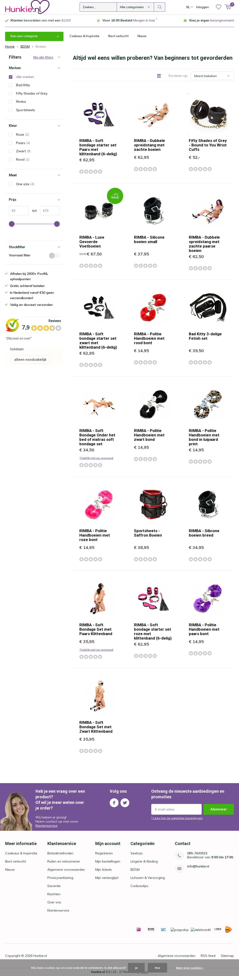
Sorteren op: (178, 76)
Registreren (104, 853)
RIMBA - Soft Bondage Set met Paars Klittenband (95, 629)
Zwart (23, 151)
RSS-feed (208, 956)
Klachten (53, 894)
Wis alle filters (43, 57)
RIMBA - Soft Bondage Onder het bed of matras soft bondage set (97, 437)
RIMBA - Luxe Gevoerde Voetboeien (91, 241)
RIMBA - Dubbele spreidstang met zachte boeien (149, 145)
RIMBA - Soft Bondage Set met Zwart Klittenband (95, 727)
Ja (136, 967)
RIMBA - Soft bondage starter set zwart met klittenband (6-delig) (98, 341)
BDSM (135, 869)
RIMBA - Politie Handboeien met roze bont (94, 535)
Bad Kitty (23, 85)
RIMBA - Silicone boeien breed (204, 533)
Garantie (54, 886)
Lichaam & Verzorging (147, 878)
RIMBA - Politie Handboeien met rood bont (149, 338)
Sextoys (136, 853)
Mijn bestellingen (107, 861)
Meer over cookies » (190, 967)
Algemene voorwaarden (66, 869)
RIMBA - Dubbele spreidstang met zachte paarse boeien (204, 244)
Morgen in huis (144, 20)
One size (25, 184)
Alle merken (25, 77)
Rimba (21, 101)
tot (32, 211)
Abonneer (218, 809)
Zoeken (159, 7)
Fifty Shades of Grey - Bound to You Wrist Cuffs (208, 145)
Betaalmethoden (60, 853)
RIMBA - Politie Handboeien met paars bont (204, 629)
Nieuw (141, 36)
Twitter (124, 802)
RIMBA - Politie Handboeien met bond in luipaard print (204, 437)
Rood (22, 159)
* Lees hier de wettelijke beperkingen (177, 818)
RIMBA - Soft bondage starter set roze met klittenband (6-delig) (153, 631)
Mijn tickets (103, 869)
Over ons (54, 902)
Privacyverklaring (60, 878)
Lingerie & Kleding (144, 861)
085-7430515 (197, 853)
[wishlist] (218, 7)
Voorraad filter (19, 255)
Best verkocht (118, 36)
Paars (23, 143)
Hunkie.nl (40, 956)
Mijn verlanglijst (106, 878)
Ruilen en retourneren (63, 861)
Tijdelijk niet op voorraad (96, 458)
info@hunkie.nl (198, 866)
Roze (22, 134)
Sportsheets (25, 110)
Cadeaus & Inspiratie (84, 36)
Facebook (114, 802)
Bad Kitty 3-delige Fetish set (205, 336)
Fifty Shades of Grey (31, 93)
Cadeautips (139, 886)
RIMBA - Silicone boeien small (149, 239)
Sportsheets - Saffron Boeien (148, 533)
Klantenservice (46, 826)
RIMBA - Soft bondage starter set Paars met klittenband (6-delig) (98, 147)
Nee (157, 967)
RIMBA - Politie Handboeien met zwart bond (149, 435)
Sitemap (227, 956)
